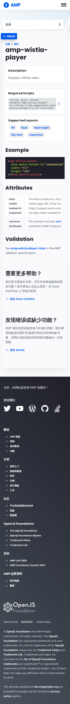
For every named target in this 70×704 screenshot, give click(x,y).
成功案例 (14, 446)
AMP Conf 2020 (18, 560)
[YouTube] (19, 408)
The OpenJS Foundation (23, 530)
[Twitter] (7, 408)
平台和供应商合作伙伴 (21, 505)
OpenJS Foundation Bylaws (25, 535)
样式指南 (14, 580)
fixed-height (41, 127)
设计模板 (14, 485)
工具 (12, 490)
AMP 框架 (15, 436)
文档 (7, 44)
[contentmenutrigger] (33, 24)
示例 (12, 480)
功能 (12, 451)
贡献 (12, 510)
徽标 (12, 585)
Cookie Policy (43, 621)
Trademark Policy (20, 540)
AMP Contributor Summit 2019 (27, 565)
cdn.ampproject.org (46, 686)
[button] (63, 5)
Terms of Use (11, 621)
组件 (16, 44)
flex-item (16, 134)
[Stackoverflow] (57, 408)
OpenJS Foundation (18, 631)
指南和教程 (16, 471)
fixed (24, 127)
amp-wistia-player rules (28, 248)
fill (12, 127)
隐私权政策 (27, 621)
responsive (36, 134)
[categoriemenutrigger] (9, 36)
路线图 (13, 515)
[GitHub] (44, 408)
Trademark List (19, 545)
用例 (12, 441)
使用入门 (14, 466)
